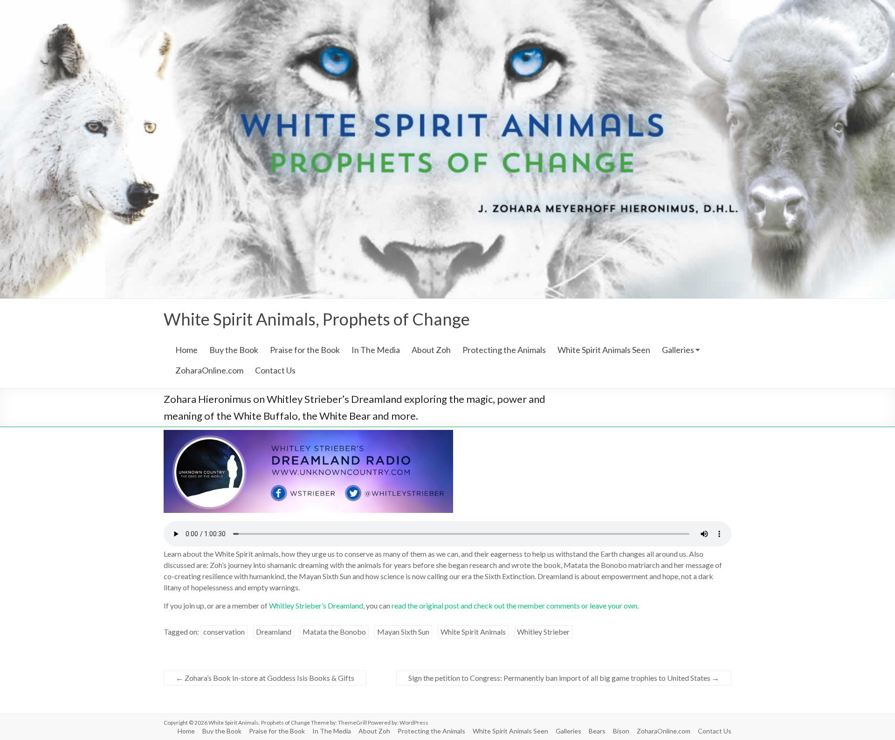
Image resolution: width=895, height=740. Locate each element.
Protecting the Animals (504, 350)
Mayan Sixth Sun (403, 631)
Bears (597, 731)
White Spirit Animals (473, 631)
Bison (621, 731)
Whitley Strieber (543, 631)
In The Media (375, 350)
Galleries (678, 350)
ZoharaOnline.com (209, 370)
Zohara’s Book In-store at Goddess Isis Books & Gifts (265, 677)
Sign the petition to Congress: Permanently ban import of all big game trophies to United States (563, 677)
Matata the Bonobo (334, 631)
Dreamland (273, 631)
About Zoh (431, 350)
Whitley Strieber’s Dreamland (316, 605)
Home (186, 350)
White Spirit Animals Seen (604, 350)
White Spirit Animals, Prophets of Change (317, 319)
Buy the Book (233, 350)
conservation (224, 631)
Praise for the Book (305, 350)
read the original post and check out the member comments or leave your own (514, 605)
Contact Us (275, 370)
